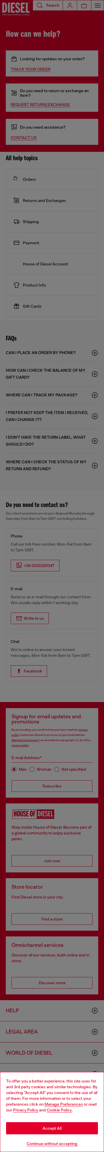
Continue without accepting (52, 1143)
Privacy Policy (25, 1110)
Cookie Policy (59, 1110)
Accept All (52, 1128)
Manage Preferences (63, 1104)
